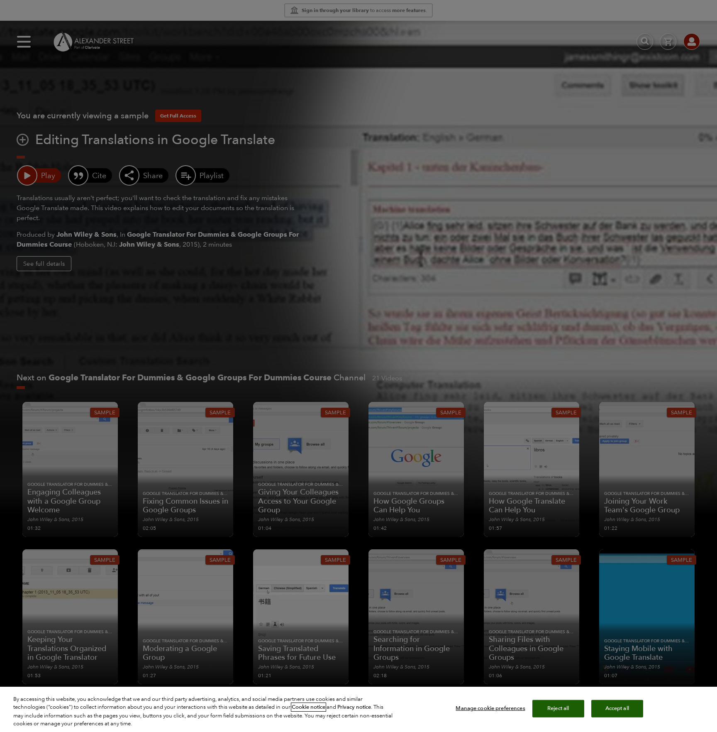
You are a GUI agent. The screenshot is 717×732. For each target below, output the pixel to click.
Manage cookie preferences (490, 708)
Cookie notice (308, 707)
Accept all (617, 708)
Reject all (558, 708)
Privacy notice (354, 707)
